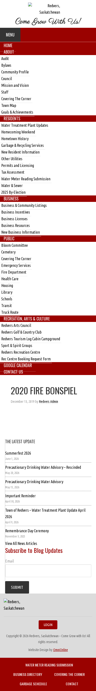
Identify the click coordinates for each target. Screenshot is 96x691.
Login (48, 625)
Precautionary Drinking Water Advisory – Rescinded (43, 467)
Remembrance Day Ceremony (27, 531)
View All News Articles (21, 543)
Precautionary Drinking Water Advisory (34, 481)
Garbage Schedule (33, 683)
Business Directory (27, 674)
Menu (10, 35)
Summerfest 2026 (18, 453)
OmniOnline (60, 650)
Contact (72, 683)
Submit (17, 587)
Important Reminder (20, 496)
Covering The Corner (69, 674)
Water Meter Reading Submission (49, 664)
